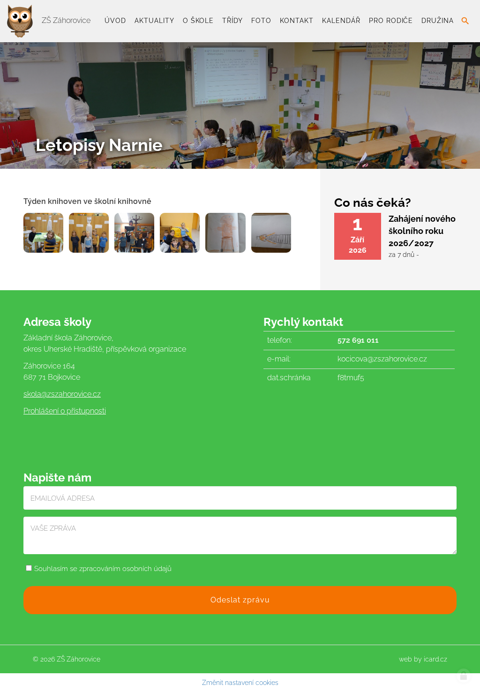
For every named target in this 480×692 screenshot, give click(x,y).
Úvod (115, 20)
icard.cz (435, 659)
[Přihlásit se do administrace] (464, 676)
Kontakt (297, 20)
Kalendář (341, 20)
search (465, 21)
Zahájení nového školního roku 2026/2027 (422, 231)
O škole (198, 20)
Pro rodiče (391, 20)
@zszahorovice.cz (71, 394)
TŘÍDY (232, 20)
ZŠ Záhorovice (65, 20)
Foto (261, 20)
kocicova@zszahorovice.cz (382, 358)
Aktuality (154, 20)
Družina (437, 20)
